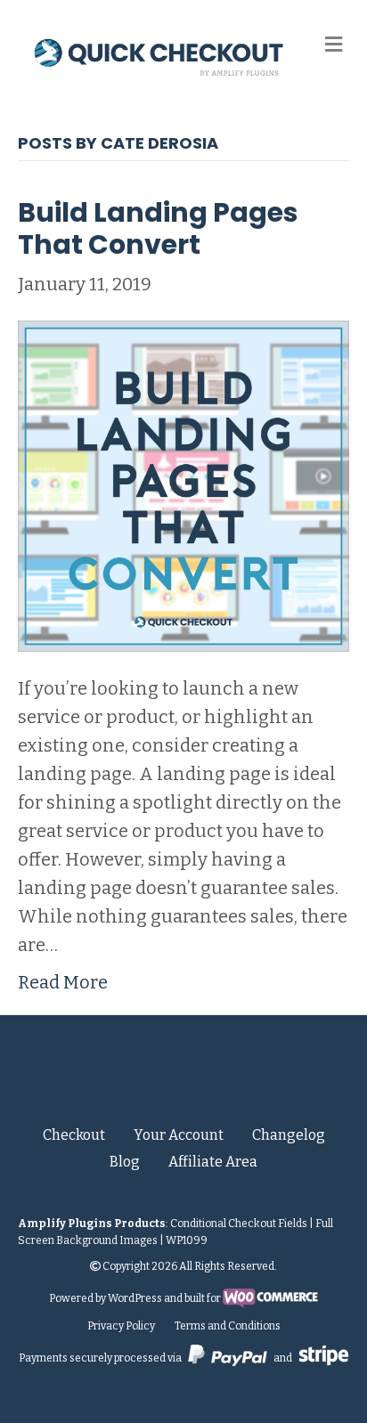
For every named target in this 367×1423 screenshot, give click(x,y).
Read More (63, 982)
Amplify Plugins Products (92, 1223)
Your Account (179, 1134)
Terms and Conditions (228, 1326)
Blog (125, 1161)
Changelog (288, 1134)
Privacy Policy (121, 1326)
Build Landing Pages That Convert (158, 228)
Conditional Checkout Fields (238, 1223)
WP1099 (187, 1240)
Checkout (74, 1134)
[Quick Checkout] (184, 1080)
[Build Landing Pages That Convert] (183, 484)
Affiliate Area (212, 1161)
